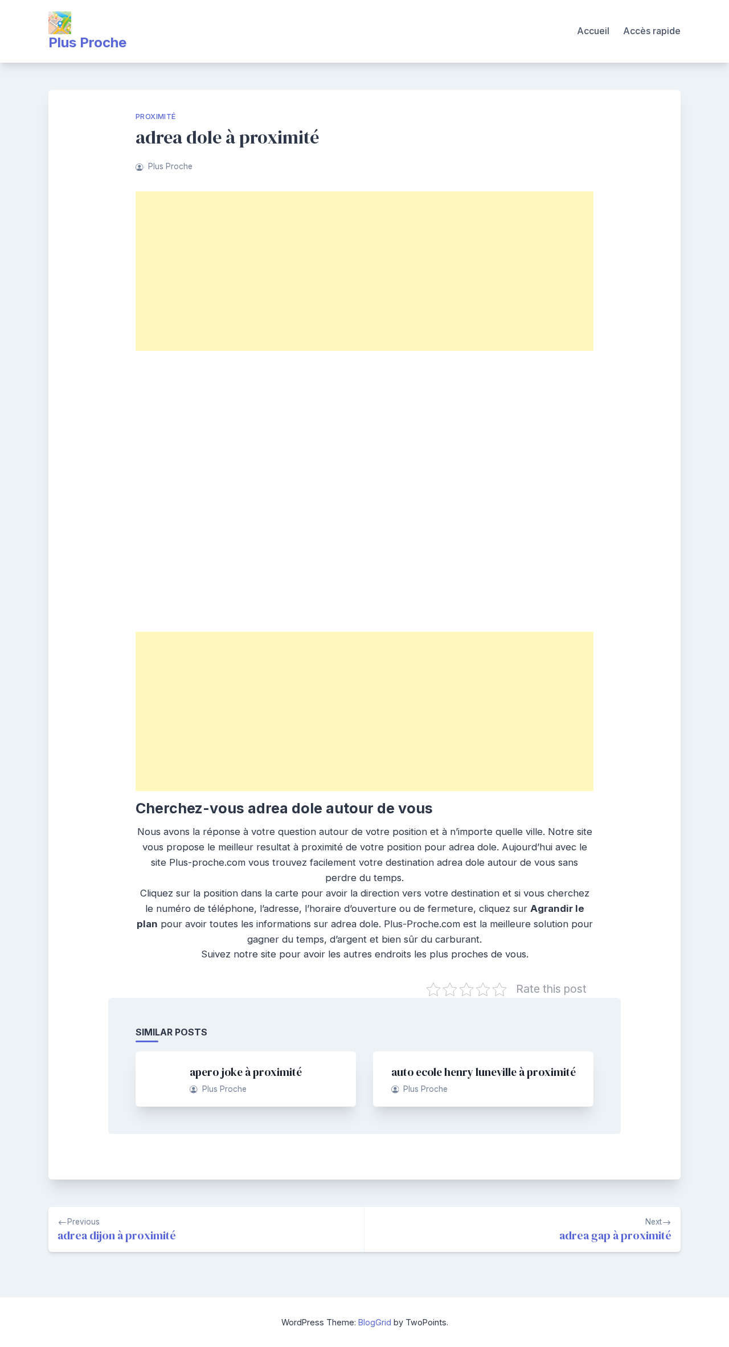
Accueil (593, 30)
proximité (156, 116)
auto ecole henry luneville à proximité (483, 1072)
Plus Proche (87, 42)
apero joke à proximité (246, 1072)
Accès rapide (652, 30)
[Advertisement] (364, 271)
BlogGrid (374, 1322)
